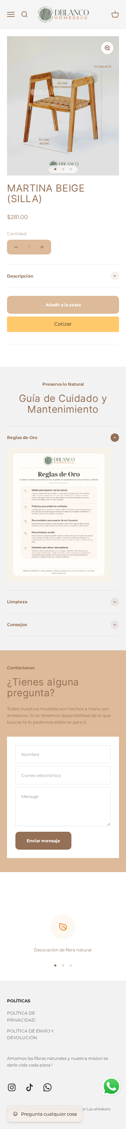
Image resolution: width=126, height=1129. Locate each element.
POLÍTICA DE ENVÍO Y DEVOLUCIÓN (30, 1034)
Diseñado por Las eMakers (85, 1109)
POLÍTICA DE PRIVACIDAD (21, 1016)
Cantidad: (17, 233)
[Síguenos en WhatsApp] (47, 1087)
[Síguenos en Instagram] (11, 1087)
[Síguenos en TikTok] (29, 1087)
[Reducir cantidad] (16, 247)
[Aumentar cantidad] (42, 247)
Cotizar (63, 324)
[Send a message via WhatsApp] (111, 1086)
